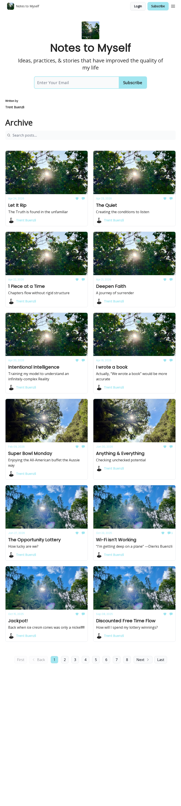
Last (160, 659)
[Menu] (173, 5)
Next (140, 659)
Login (138, 6)
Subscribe (158, 6)
